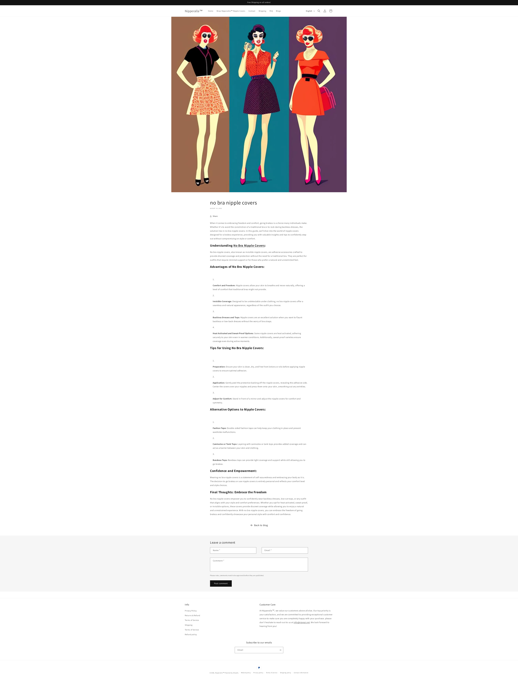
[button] (319, 11)
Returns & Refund (192, 615)
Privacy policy (258, 673)
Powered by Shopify (231, 673)
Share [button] (215, 216)
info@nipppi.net (302, 622)
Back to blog (261, 525)
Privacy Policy (191, 610)
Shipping (188, 625)
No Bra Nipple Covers (249, 245)
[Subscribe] (280, 650)
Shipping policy (285, 673)
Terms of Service (192, 620)
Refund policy (191, 634)
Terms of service (271, 673)
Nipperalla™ (219, 673)
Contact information (301, 673)
